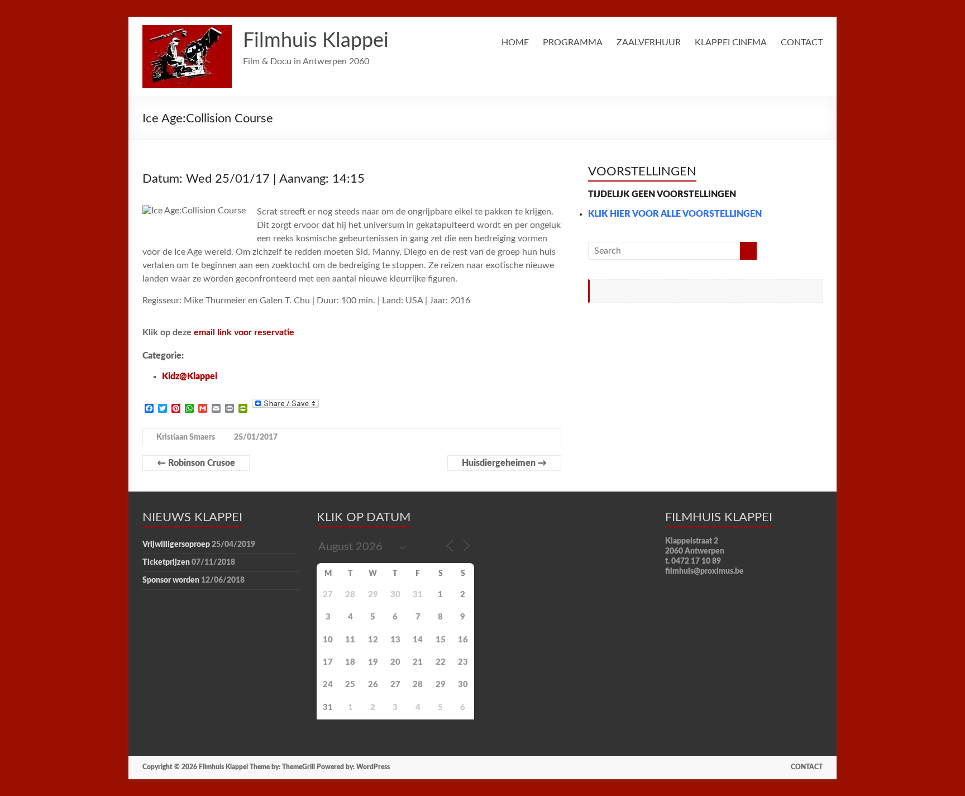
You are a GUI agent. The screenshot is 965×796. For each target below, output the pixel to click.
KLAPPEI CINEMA (731, 42)
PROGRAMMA (573, 42)
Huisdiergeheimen (504, 463)
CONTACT (802, 42)
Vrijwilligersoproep (176, 545)
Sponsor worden (170, 580)
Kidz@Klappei (189, 376)
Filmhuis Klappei (316, 41)
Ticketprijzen (166, 562)
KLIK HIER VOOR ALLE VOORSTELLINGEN (675, 213)
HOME (515, 42)
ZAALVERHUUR (649, 42)
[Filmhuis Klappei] (187, 30)
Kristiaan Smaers (185, 437)
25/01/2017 (256, 437)
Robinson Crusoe (196, 463)
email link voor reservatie (244, 332)
